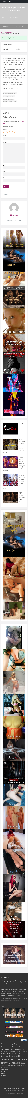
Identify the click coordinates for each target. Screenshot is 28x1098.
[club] (14, 750)
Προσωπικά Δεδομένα (10, 1090)
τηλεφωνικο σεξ (7, 1067)
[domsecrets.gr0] (14, 772)
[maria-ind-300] (14, 705)
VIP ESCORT (24, 1065)
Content (5, 142)
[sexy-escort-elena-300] (14, 610)
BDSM (24, 1063)
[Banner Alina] (14, 817)
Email (4, 171)
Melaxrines (14, 215)
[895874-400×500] (14, 888)
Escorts (12, 1065)
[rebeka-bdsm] (14, 660)
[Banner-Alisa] (14, 727)
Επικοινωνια (20, 1090)
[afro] (14, 637)
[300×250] (14, 239)
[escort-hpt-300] (14, 590)
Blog (15, 1088)
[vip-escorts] (14, 259)
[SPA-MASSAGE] (14, 522)
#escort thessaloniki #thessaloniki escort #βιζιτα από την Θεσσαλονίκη (14, 1059)
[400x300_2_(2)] (14, 929)
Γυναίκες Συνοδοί (7, 17)
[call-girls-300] (14, 321)
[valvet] (14, 280)
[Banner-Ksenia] (14, 795)
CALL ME (2, 1065)
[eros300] (14, 404)
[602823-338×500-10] (14, 861)
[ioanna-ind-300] (14, 682)
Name (4, 165)
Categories (10, 1088)
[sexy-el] (14, 839)
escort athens (8, 1065)
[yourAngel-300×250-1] (14, 383)
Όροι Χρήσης (21, 1088)
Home (4, 1088)
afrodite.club (7, 2)
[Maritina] (14, 567)
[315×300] (14, 363)
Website (5, 177)
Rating (5, 129)
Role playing (17, 1065)
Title (4, 135)
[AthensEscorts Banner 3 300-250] (14, 343)
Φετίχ (2, 1067)
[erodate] (14, 299)
